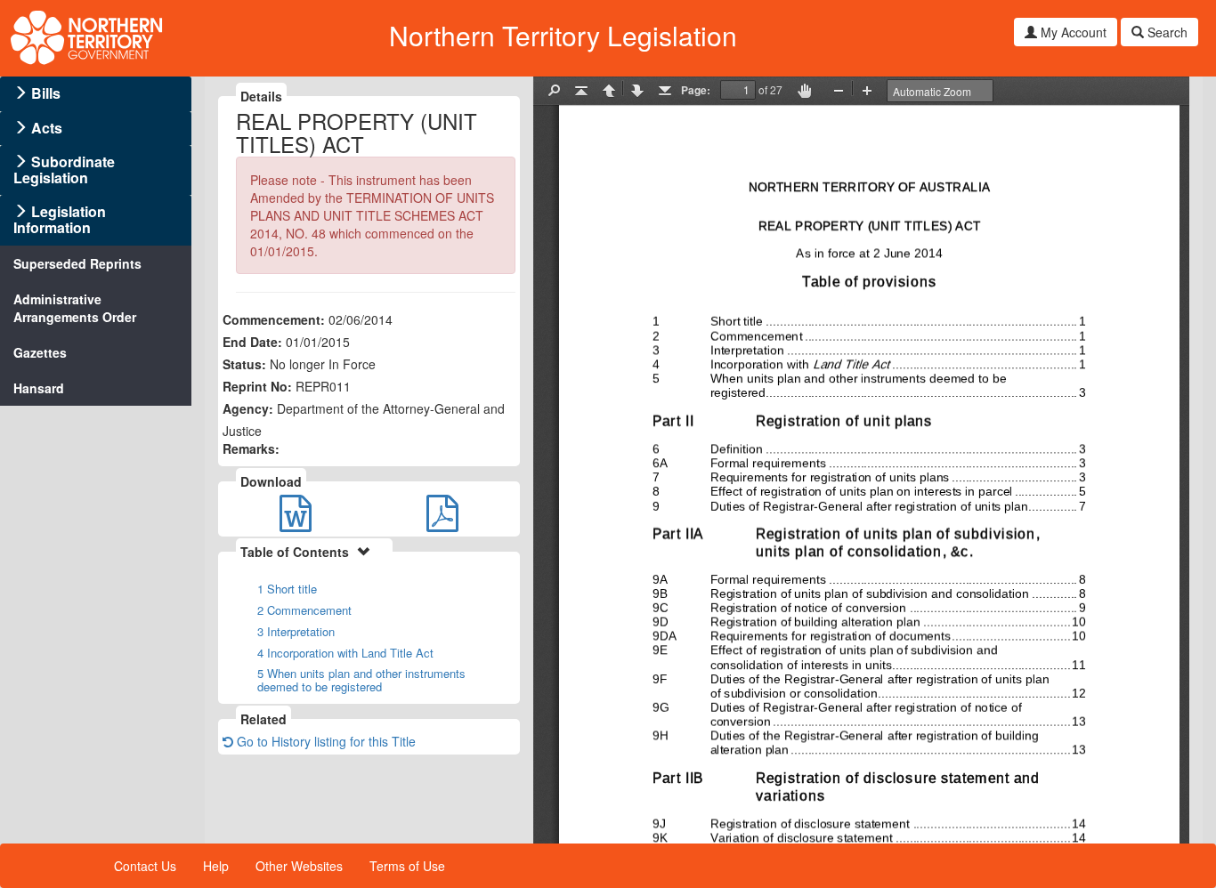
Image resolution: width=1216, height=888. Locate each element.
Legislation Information (59, 219)
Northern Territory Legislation (563, 35)
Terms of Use (407, 866)
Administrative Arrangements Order (74, 308)
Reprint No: (257, 386)
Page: (695, 90)
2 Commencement (304, 609)
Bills (46, 93)
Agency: (248, 408)
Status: (244, 364)
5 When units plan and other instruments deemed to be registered (361, 680)
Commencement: (274, 319)
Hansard (38, 388)
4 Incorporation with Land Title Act (345, 652)
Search (1166, 32)
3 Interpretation (296, 631)
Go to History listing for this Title (324, 741)
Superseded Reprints (77, 263)
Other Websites (299, 866)
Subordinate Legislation (64, 169)
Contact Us (145, 866)
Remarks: (251, 448)
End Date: (252, 342)
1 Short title (287, 588)
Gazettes (40, 352)
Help (216, 866)
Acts (46, 127)
